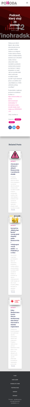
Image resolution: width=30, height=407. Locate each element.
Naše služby (15, 379)
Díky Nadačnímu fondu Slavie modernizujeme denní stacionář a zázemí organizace (15, 318)
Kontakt (15, 391)
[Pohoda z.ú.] (9, 3)
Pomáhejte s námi (15, 383)
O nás (15, 375)
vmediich (12, 122)
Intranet (15, 395)
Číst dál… (13, 209)
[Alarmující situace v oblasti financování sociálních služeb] (15, 154)
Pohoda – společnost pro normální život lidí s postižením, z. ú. (15, 401)
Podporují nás (15, 387)
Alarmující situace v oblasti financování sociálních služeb (15, 169)
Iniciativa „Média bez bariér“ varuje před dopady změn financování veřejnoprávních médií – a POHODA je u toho (15, 240)
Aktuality (18, 119)
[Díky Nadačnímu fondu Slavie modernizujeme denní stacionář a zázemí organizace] (15, 301)
